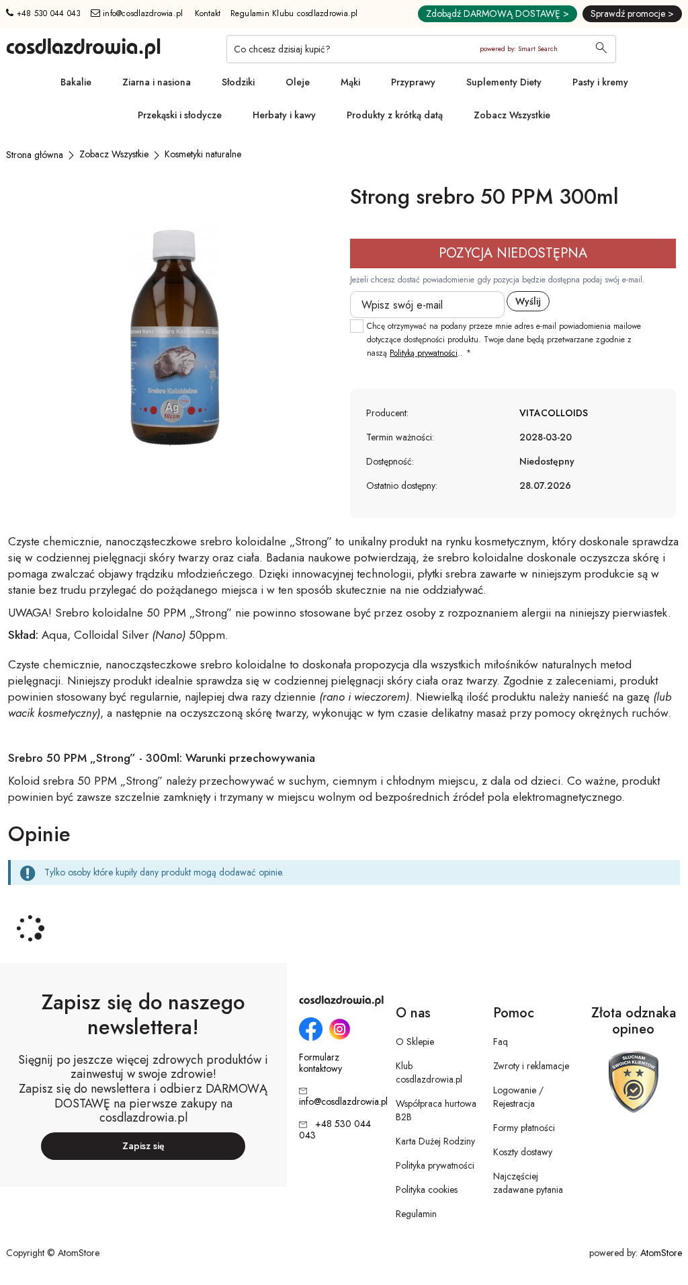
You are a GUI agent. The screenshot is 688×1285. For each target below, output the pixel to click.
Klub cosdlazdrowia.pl (429, 1072)
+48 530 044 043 (47, 13)
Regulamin (416, 1213)
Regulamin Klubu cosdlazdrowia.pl (294, 13)
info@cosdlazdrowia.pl (141, 13)
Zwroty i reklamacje (531, 1066)
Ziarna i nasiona (156, 82)
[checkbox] (356, 326)
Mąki (350, 82)
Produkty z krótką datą (395, 115)
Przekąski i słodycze (180, 115)
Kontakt (208, 13)
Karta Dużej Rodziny (435, 1141)
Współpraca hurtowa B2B (436, 1110)
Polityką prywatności (424, 353)
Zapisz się (143, 1146)
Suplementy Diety (504, 82)
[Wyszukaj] (601, 49)
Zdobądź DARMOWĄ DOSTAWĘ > (497, 13)
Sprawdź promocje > (632, 13)
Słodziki (238, 82)
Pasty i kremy (600, 82)
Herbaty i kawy (284, 115)
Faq (500, 1041)
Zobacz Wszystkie (512, 115)
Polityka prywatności (435, 1165)
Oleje (298, 82)
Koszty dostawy (522, 1152)
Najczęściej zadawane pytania (528, 1182)
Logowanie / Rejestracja (518, 1096)
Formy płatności (524, 1127)
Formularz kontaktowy (320, 1063)
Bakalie (75, 82)
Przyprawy (413, 82)
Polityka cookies (427, 1189)
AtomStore (661, 1252)
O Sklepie (415, 1041)
